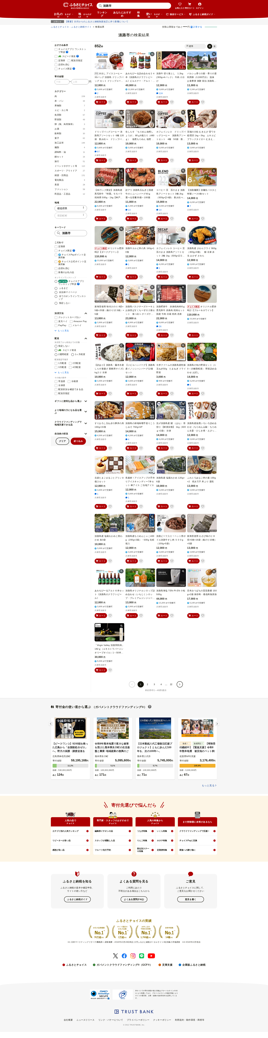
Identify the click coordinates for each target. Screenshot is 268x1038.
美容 (70, 184)
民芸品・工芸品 (70, 194)
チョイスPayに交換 (188, 840)
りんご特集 (142, 840)
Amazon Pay (80, 321)
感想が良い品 (58, 850)
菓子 (70, 138)
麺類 (70, 147)
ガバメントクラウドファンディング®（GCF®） (124, 964)
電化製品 (70, 180)
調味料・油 (70, 152)
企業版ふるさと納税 (193, 964)
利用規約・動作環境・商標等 (189, 1020)
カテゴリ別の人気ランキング (65, 831)
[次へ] (180, 684)
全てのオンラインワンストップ (72, 297)
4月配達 (77, 367)
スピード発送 (68, 56)
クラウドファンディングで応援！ (194, 831)
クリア (62, 441)
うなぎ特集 (142, 831)
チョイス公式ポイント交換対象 (72, 262)
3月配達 (62, 367)
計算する (197, 27)
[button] (71, 313)
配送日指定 (77, 60)
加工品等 (70, 142)
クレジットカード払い (69, 317)
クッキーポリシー (162, 1020)
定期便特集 (162, 850)
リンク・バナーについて (110, 1020)
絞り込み (78, 441)
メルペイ (76, 325)
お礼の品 (62, 14)
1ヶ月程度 (80, 354)
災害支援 (167, 964)
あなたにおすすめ (122, 14)
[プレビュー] (121, 54)
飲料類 (70, 133)
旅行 (70, 161)
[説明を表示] (67, 52)
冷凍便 (61, 385)
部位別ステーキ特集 (143, 849)
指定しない (64, 303)
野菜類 (70, 119)
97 (98, 151)
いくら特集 (162, 831)
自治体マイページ (67, 292)
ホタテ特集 (162, 840)
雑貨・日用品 (70, 175)
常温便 (61, 381)
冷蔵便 (74, 381)
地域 (84, 14)
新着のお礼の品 (66, 272)
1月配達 (62, 363)
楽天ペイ (62, 321)
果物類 (70, 105)
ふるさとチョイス (76, 964)
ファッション (70, 189)
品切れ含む (64, 64)
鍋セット (70, 156)
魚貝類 (70, 115)
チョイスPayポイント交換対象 (72, 256)
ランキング (102, 14)
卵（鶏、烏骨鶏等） (70, 124)
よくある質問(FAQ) (134, 899)
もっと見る (63, 330)
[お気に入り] (110, 102)
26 (160, 326)
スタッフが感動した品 (105, 840)
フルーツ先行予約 (103, 850)
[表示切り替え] (212, 46)
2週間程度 (63, 354)
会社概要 (68, 1020)
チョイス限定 (66, 68)
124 (161, 93)
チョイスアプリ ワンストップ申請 (72, 50)
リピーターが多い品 (61, 840)
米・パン (70, 101)
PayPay (62, 325)
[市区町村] (71, 216)
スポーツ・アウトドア (70, 170)
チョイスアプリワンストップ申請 (71, 282)
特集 (138, 14)
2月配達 (77, 363)
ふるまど (63, 288)
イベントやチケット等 (70, 166)
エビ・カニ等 (70, 110)
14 (129, 210)
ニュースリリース (85, 1020)
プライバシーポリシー (138, 1020)
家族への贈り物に (187, 850)
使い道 (153, 14)
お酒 (70, 129)
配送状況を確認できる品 (70, 389)
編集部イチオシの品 (104, 831)
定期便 (61, 60)
